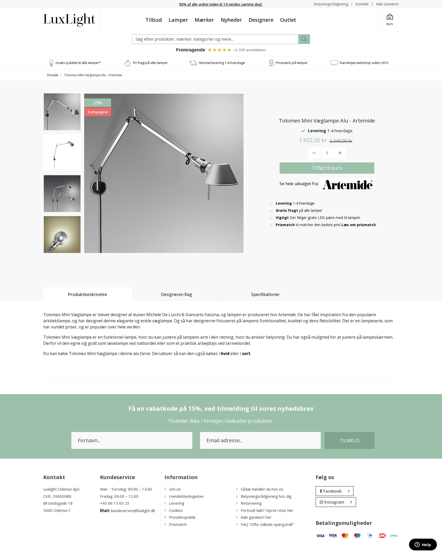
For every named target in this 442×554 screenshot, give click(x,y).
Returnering (251, 503)
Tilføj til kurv (327, 167)
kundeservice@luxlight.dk (133, 510)
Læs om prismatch (358, 224)
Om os (175, 489)
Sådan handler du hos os (262, 489)
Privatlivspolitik (182, 517)
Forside (52, 75)
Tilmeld (349, 440)
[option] (62, 111)
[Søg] (304, 39)
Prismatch (178, 524)
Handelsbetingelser (186, 496)
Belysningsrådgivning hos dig (266, 496)
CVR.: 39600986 (57, 496)
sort (246, 353)
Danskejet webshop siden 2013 (364, 62)
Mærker (204, 19)
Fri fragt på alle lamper (150, 62)
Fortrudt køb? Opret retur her (267, 510)
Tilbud (154, 19)
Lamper (178, 19)
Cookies (176, 510)
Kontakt (362, 4)
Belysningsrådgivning (331, 4)
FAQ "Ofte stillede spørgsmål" (267, 524)
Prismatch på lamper (292, 62)
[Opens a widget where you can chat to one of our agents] (423, 545)
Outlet (288, 19)
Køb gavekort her (256, 517)
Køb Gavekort (387, 4)
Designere (261, 19)
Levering (176, 503)
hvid (225, 353)
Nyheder (231, 19)
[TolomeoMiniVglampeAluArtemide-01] (62, 111)
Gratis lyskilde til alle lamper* (78, 62)
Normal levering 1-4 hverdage (222, 62)
